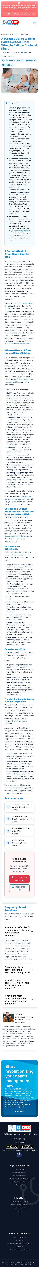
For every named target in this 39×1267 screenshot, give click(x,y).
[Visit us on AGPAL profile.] (19, 1155)
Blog (19, 1214)
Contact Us (19, 1185)
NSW (19, 1217)
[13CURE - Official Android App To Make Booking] (12, 1146)
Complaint (19, 1246)
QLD (19, 1220)
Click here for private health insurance (21, 14)
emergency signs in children (15, 536)
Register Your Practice (19, 1172)
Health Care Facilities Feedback (19, 1182)
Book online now (21, 888)
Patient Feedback (19, 1169)
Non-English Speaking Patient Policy (19, 1243)
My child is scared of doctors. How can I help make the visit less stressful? (16, 984)
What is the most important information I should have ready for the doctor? (16, 1000)
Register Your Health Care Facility (19, 1178)
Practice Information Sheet (19, 1205)
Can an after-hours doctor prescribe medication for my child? (17, 970)
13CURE (15, 1262)
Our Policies (19, 1240)
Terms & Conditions (19, 1237)
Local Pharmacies (19, 1208)
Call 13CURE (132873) (21, 879)
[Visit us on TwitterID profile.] (20, 1138)
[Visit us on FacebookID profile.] (16, 1138)
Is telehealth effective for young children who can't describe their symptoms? (17, 931)
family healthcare (20, 721)
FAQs (19, 1211)
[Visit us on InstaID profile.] (24, 1138)
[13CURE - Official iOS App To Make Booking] (26, 1146)
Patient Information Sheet (19, 1201)
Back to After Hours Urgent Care (15, 34)
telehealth (17, 552)
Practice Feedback (19, 1175)
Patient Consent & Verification (19, 1250)
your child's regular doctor (21, 231)
